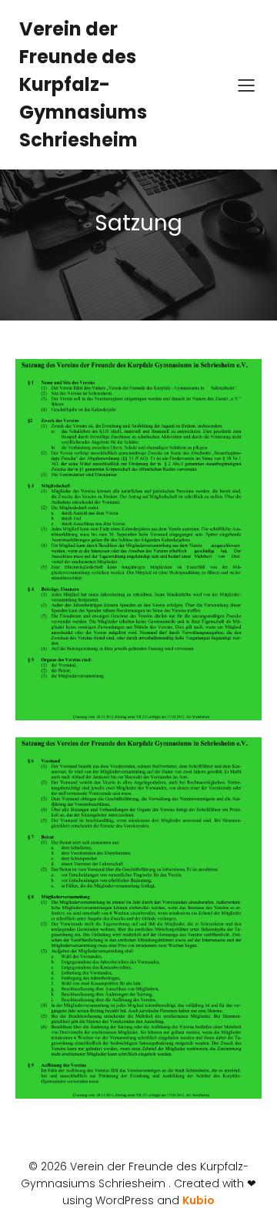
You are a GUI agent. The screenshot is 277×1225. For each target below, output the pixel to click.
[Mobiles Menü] (246, 84)
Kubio (198, 1200)
